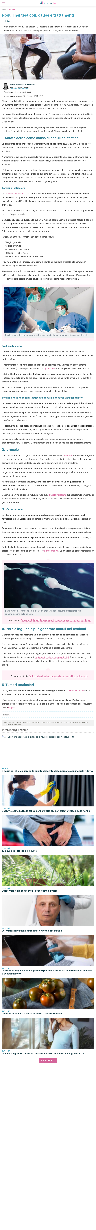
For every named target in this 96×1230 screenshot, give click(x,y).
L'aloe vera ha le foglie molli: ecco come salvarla (29, 890)
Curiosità (6, 808)
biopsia (11, 707)
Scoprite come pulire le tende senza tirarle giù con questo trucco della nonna (46, 811)
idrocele (68, 455)
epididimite (49, 368)
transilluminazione (57, 495)
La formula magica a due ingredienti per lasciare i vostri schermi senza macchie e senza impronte (47, 972)
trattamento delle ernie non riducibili (52, 657)
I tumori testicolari (75, 690)
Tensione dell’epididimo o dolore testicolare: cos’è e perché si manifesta (55, 620)
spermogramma (50, 551)
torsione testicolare (14, 193)
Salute (4, 9)
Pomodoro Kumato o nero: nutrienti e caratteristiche (32, 1013)
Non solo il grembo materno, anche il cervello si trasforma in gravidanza (43, 1053)
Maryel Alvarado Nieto (19, 87)
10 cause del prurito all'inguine (19, 850)
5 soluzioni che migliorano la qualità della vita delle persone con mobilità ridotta (47, 771)
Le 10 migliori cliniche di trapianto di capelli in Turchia (32, 930)
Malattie (12, 9)
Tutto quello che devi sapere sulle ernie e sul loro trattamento (58, 676)
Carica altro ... (48, 1060)
